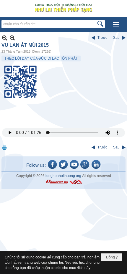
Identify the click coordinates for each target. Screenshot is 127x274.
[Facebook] (52, 168)
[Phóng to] (12, 38)
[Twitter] (63, 168)
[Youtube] (74, 168)
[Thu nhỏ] (4, 38)
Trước (102, 38)
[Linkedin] (96, 168)
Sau (116, 38)
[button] (116, 24)
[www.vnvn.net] (63, 182)
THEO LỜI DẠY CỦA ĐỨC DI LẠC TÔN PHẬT (41, 58)
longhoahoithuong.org (63, 176)
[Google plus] (85, 168)
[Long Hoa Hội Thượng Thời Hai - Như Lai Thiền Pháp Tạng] (63, 7)
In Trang (4, 147)
